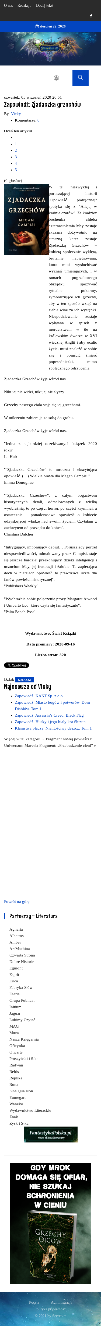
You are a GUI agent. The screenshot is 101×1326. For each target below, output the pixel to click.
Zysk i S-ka (19, 1123)
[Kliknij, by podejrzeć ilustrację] (26, 219)
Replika (15, 1078)
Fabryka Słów (21, 987)
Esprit (14, 974)
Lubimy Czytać (22, 1020)
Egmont (16, 968)
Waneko (16, 1104)
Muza (14, 1033)
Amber (15, 942)
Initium (15, 1007)
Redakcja (24, 6)
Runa (13, 1084)
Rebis (14, 1071)
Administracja (61, 1302)
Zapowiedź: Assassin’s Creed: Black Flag (49, 715)
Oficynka (17, 1046)
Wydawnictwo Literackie (30, 1110)
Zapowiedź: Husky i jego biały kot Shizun (50, 722)
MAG (14, 1026)
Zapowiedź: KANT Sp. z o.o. (39, 696)
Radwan (16, 1065)
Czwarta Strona (22, 955)
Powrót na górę (17, 901)
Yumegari (17, 1097)
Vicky (16, 114)
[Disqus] (50, 822)
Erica (13, 981)
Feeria (14, 994)
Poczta (34, 1302)
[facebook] (91, 16)
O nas (8, 6)
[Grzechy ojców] (50, 1223)
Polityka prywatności (50, 1309)
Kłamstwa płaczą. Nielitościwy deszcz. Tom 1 (53, 728)
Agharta (16, 929)
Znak (13, 1117)
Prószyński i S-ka (24, 1058)
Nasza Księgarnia (24, 1039)
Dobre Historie (21, 961)
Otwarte (16, 1052)
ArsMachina (19, 949)
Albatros (16, 936)
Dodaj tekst (44, 6)
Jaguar (14, 1013)
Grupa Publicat (21, 1000)
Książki (25, 679)
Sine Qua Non (21, 1091)
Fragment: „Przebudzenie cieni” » (67, 745)
